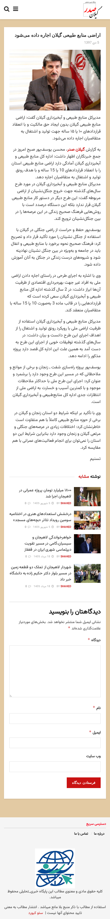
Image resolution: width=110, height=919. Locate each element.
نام (97, 708)
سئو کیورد (35, 913)
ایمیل (95, 733)
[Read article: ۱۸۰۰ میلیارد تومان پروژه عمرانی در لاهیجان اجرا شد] (87, 496)
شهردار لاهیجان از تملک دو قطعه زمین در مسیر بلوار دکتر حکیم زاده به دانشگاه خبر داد (40, 573)
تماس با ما (81, 833)
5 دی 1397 (91, 43)
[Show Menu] (15, 9)
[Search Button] (6, 9)
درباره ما (99, 833)
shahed (66, 503)
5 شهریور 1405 (42, 503)
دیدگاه (94, 640)
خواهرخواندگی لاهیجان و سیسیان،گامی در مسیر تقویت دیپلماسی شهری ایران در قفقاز (47, 543)
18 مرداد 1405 (42, 557)
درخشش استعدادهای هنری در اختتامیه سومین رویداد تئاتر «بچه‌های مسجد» (40, 517)
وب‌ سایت (93, 756)
